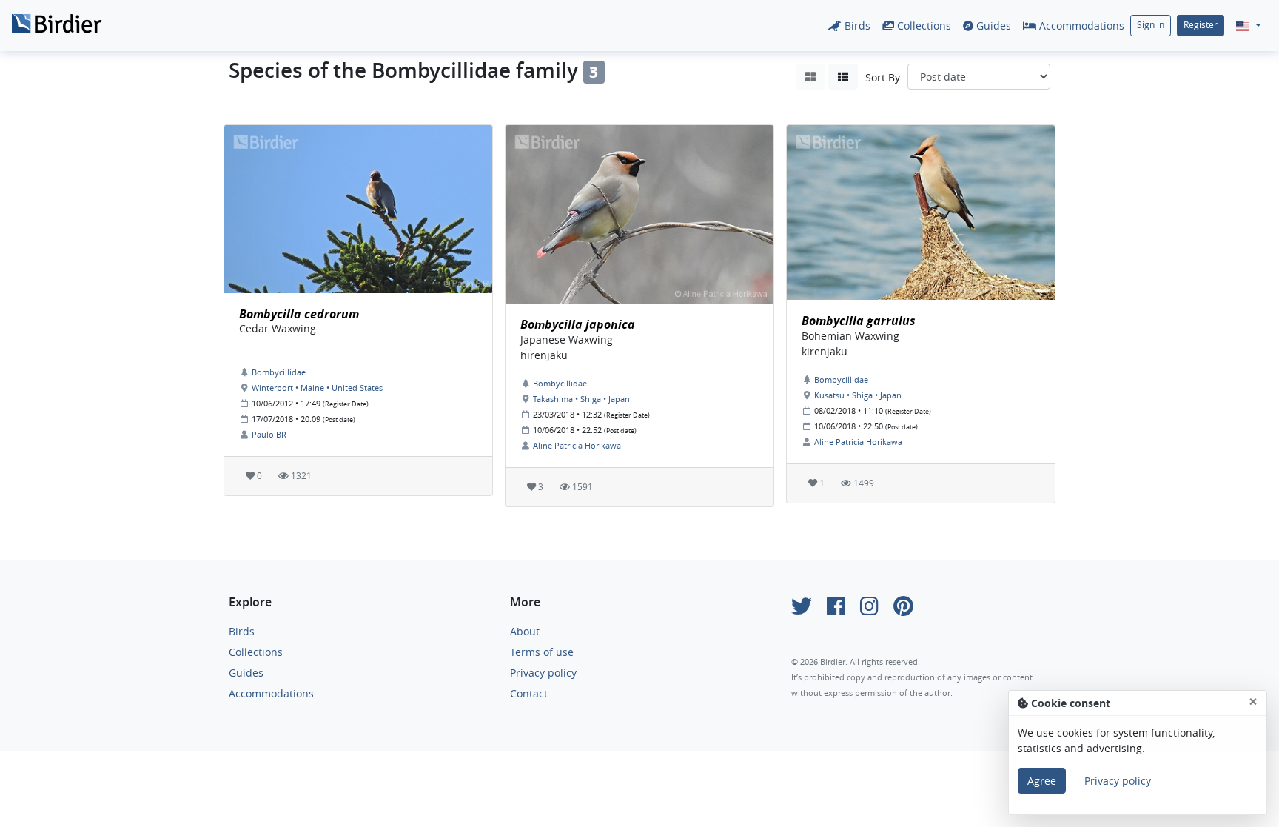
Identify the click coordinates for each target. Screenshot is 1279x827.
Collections (922, 26)
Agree (1041, 781)
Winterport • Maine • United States (317, 387)
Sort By (882, 77)
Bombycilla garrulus (859, 320)
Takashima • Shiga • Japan (581, 398)
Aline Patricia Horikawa (577, 445)
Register (1201, 25)
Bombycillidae (279, 372)
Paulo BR (269, 434)
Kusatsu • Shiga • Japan (858, 395)
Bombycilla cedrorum (299, 314)
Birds (856, 26)
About (525, 631)
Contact (529, 693)
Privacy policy (543, 673)
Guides (992, 26)
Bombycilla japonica (577, 324)
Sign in (1150, 25)
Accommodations (1080, 26)
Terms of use (542, 652)
